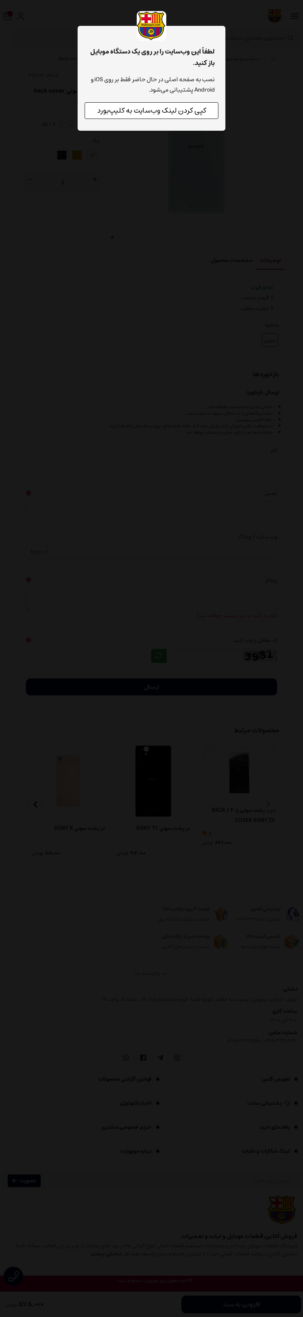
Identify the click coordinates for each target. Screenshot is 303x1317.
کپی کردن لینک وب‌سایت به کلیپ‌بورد (151, 111)
